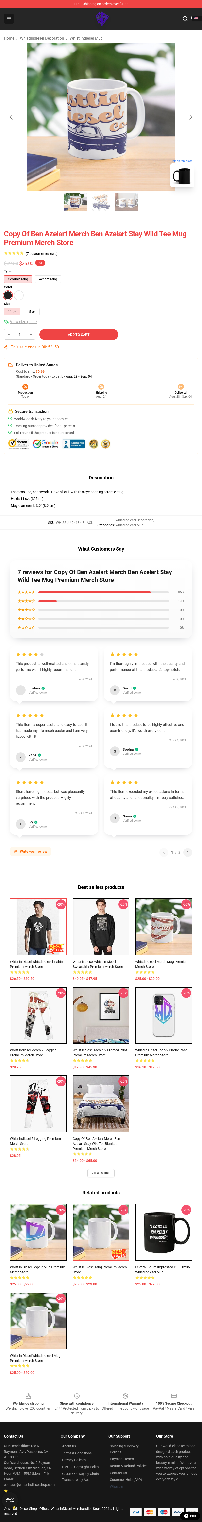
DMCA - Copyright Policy (80, 1467)
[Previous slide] (11, 117)
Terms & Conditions (77, 1453)
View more (101, 1173)
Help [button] (193, 1516)
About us (69, 1446)
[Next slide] (190, 117)
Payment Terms (122, 1459)
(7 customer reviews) (42, 254)
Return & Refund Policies (128, 1466)
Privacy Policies (74, 1460)
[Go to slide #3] (126, 202)
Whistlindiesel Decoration (42, 38)
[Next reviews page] (187, 852)
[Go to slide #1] (75, 202)
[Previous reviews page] (163, 852)
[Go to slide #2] (101, 202)
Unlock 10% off (10, 1500)
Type (8, 271)
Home (9, 38)
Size (7, 304)
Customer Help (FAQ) (126, 1480)
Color (8, 287)
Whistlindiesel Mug (86, 38)
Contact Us (118, 1473)
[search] (185, 19)
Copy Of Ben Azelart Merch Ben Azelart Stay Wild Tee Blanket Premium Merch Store (96, 1144)
